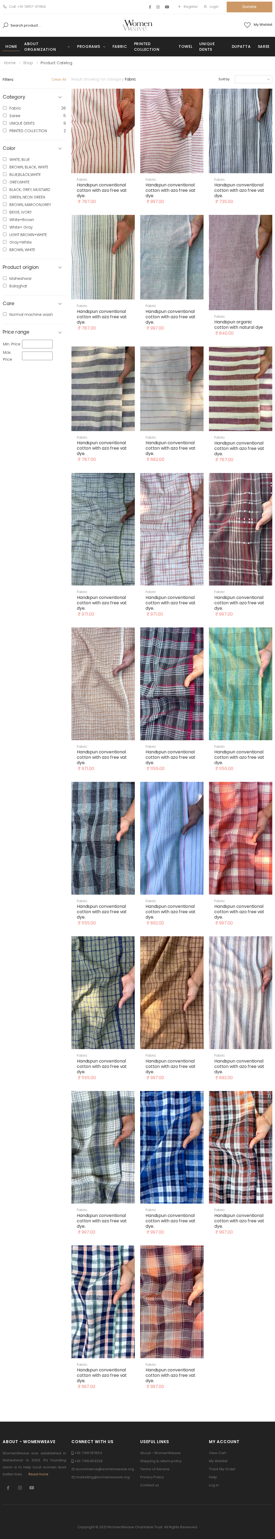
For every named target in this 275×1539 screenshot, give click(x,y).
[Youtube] (167, 7)
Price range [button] (16, 332)
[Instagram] (158, 7)
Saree (264, 46)
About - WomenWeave (160, 1452)
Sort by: (224, 79)
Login (214, 6)
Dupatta (241, 46)
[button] (34, 148)
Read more (38, 1474)
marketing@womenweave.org (103, 1477)
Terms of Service (154, 1469)
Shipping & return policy (161, 1461)
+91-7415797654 (88, 1452)
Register (191, 6)
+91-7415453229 (88, 1461)
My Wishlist (218, 1461)
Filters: (8, 79)
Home (11, 46)
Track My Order (222, 1469)
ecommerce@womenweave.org (105, 1469)
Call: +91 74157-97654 (27, 6)
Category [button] (14, 97)
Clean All (59, 79)
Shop (28, 63)
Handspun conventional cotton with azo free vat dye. (102, 190)
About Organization (40, 46)
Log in (214, 1485)
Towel (186, 46)
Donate (249, 6)
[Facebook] (150, 7)
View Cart (217, 1452)
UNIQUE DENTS (207, 46)
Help (213, 1477)
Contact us (149, 1485)
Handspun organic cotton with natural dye (238, 324)
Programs (88, 46)
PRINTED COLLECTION (147, 46)
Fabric (120, 46)
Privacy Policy (152, 1477)
